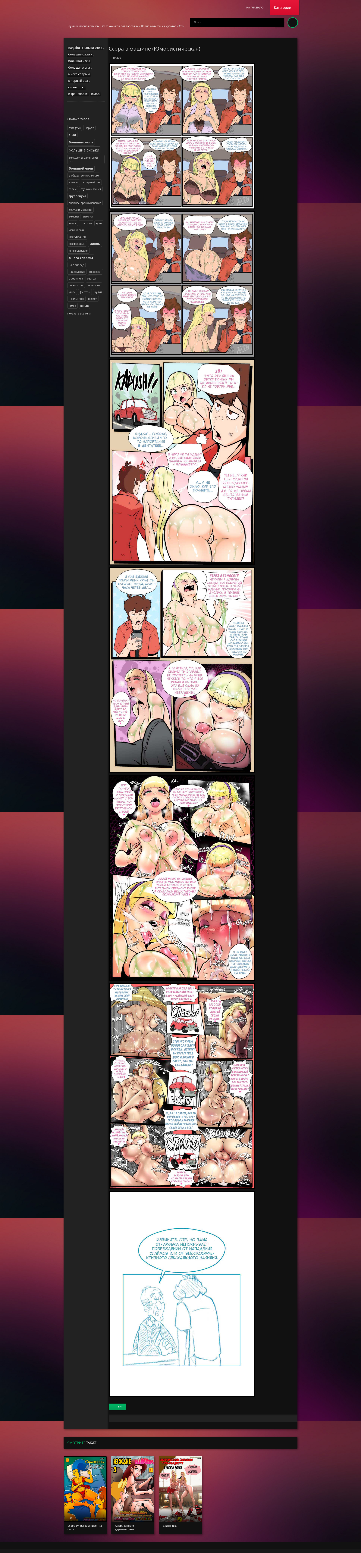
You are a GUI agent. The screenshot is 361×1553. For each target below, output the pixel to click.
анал (72, 135)
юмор (95, 94)
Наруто (89, 128)
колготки (86, 223)
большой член (79, 61)
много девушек (78, 250)
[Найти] (279, 22)
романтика (76, 278)
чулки (98, 292)
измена (88, 216)
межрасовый (77, 243)
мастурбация (77, 237)
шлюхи (92, 299)
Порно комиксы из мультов (158, 26)
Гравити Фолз (92, 48)
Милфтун (75, 128)
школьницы (76, 299)
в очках (73, 182)
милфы (95, 244)
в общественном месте (84, 175)
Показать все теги (79, 313)
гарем (73, 189)
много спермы (79, 74)
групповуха (77, 196)
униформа (94, 285)
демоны (74, 216)
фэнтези (85, 292)
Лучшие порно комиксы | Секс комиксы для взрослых (103, 26)
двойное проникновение (85, 203)
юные (84, 306)
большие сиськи (80, 54)
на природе (76, 265)
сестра (91, 278)
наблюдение (77, 271)
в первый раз (78, 81)
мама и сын (76, 230)
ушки (72, 292)
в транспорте (78, 94)
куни (99, 223)
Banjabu (74, 48)
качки (72, 223)
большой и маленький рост (83, 159)
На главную (255, 7)
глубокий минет (91, 189)
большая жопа (79, 67)
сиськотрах (76, 87)
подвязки (95, 271)
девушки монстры (80, 209)
